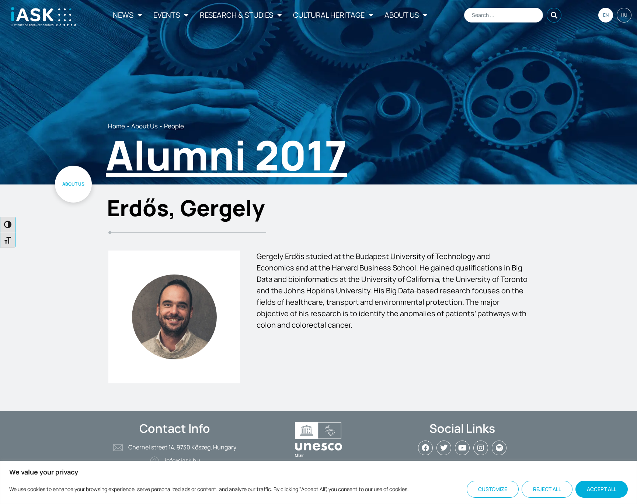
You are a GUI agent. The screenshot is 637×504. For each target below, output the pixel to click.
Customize (492, 489)
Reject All (547, 489)
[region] (318, 482)
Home (116, 126)
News (123, 15)
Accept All (601, 489)
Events (166, 15)
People (174, 126)
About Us (401, 15)
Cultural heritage (329, 15)
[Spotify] (499, 448)
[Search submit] (554, 15)
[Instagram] (480, 448)
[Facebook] (425, 448)
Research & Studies (236, 15)
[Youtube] (462, 448)
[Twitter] (443, 448)
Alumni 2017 (226, 155)
